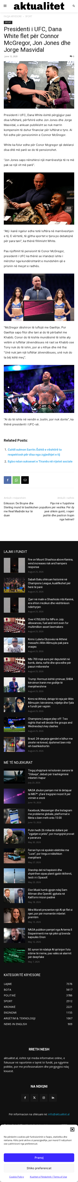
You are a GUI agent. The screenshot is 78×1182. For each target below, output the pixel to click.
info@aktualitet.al (58, 1114)
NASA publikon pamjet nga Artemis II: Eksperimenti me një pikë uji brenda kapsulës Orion (50, 933)
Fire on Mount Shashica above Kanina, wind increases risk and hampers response (50, 563)
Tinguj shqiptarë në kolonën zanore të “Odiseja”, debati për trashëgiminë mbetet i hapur (50, 774)
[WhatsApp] (16, 480)
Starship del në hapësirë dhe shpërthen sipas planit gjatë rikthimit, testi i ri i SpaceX (50, 873)
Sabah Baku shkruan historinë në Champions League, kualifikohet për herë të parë (49, 583)
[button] (72, 1129)
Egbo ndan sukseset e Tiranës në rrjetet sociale (40, 461)
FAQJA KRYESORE (13, 16)
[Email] (25, 480)
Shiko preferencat (39, 1168)
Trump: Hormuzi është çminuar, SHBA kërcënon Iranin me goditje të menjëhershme (50, 683)
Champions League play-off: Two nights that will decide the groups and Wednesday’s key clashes (50, 722)
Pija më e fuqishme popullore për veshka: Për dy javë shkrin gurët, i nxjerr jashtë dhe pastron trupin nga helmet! (56, 511)
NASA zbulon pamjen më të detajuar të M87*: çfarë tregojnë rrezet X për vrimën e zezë (50, 794)
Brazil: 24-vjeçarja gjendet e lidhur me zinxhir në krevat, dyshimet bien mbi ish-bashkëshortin (50, 742)
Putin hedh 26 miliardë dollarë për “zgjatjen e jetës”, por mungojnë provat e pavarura (51, 834)
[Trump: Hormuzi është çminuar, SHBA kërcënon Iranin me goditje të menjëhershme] (14, 684)
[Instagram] (43, 1098)
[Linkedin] (53, 1098)
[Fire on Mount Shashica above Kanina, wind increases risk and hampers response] (14, 565)
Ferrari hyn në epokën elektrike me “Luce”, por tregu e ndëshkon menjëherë (48, 854)
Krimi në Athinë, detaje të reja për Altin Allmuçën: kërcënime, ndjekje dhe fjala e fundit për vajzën (51, 702)
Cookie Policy (16, 1176)
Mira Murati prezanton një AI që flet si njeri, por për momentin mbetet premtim (50, 913)
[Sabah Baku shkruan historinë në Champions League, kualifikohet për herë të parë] (14, 585)
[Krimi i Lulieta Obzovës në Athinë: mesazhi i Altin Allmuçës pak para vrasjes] (14, 645)
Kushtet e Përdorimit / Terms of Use (48, 1176)
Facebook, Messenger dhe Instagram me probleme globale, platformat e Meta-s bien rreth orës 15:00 (50, 814)
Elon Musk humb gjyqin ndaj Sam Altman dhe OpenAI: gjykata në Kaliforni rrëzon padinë (47, 893)
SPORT (28, 16)
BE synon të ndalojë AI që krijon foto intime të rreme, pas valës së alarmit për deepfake (49, 953)
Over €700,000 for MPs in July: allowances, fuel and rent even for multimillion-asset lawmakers (48, 623)
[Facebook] (7, 480)
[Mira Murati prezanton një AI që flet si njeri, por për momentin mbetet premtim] (14, 915)
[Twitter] (34, 1098)
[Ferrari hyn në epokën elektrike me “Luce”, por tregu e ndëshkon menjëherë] (14, 855)
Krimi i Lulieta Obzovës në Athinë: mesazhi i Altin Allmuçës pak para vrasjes (48, 643)
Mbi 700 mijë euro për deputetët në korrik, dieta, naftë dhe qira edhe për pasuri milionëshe (49, 663)
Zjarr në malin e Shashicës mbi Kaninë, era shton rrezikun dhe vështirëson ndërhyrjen (51, 603)
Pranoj (39, 1157)
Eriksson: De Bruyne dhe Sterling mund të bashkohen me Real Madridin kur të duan (21, 509)
